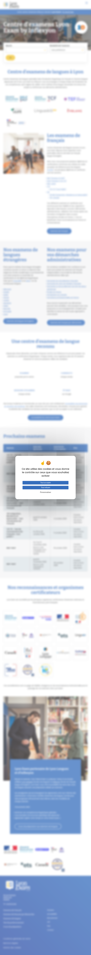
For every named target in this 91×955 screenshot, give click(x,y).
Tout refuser (45, 487)
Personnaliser (45, 492)
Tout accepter (45, 483)
